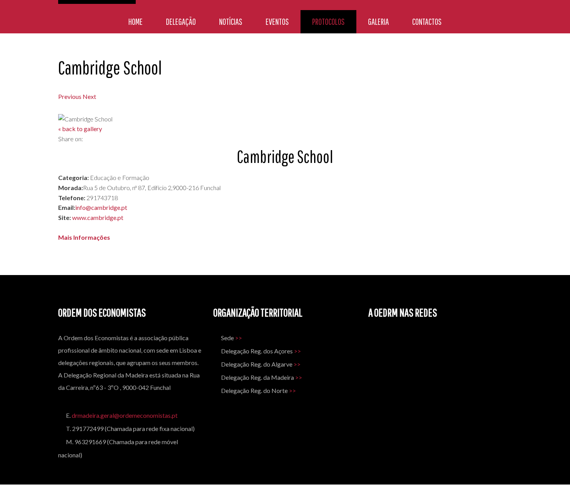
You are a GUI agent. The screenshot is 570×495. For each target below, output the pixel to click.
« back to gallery (80, 128)
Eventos (277, 21)
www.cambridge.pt (97, 217)
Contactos (427, 21)
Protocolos (328, 21)
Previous (69, 96)
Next (89, 96)
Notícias (230, 21)
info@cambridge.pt (101, 207)
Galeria (378, 21)
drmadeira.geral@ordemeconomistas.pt (125, 415)
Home (135, 21)
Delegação (181, 21)
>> (238, 337)
